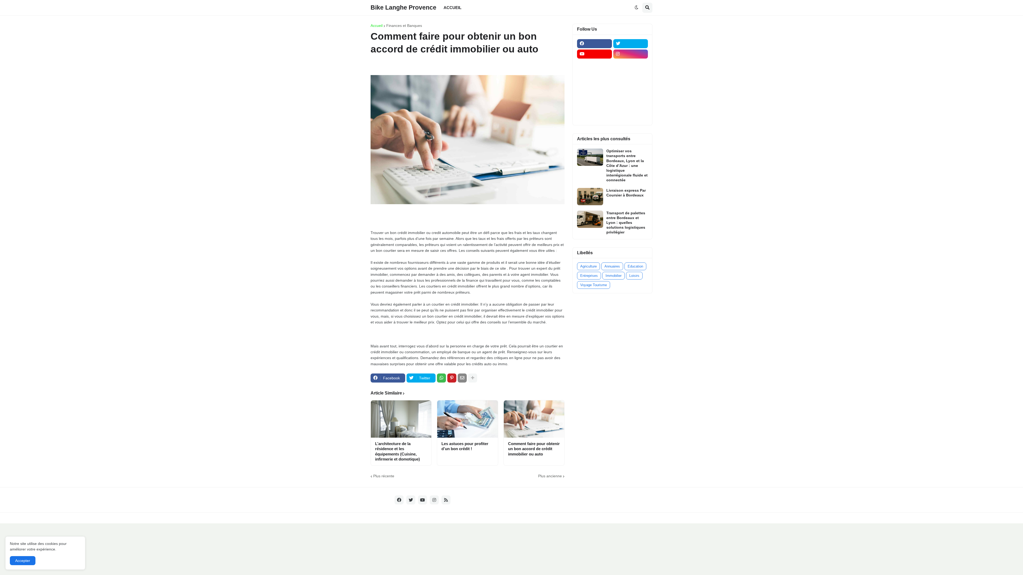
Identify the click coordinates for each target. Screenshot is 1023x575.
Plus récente (383, 476)
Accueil (377, 25)
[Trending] (630, 95)
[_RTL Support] (594, 95)
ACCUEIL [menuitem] (452, 7)
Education (635, 266)
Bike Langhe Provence (403, 7)
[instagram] (630, 54)
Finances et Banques (404, 25)
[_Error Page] (630, 85)
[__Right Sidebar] (630, 64)
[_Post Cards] (594, 74)
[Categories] (594, 105)
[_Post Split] (630, 74)
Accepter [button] (22, 560)
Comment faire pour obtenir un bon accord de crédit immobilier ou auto (534, 448)
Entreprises (589, 276)
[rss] (445, 499)
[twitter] (630, 43)
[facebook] (594, 43)
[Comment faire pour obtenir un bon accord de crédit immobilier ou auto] (534, 419)
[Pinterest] (451, 378)
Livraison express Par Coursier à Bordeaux (626, 192)
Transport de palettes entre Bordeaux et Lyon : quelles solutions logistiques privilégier (625, 223)
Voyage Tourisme (593, 285)
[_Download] (594, 85)
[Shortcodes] (594, 116)
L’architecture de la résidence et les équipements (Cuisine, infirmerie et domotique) (397, 451)
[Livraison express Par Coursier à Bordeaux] (590, 196)
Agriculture (588, 266)
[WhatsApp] (441, 378)
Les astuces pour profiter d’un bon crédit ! (464, 446)
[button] (636, 8)
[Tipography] (630, 105)
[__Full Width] (594, 64)
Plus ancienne (550, 476)
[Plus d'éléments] (472, 378)
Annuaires (612, 266)
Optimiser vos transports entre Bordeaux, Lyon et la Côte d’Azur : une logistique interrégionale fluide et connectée (627, 165)
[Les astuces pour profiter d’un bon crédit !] (467, 419)
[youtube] (594, 54)
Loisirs (634, 276)
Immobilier (614, 276)
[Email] (462, 378)
